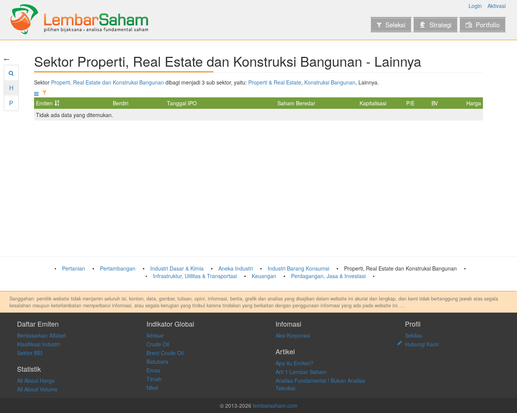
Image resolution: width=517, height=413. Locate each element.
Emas (153, 370)
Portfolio (488, 24)
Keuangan (264, 276)
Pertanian (73, 268)
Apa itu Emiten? (294, 363)
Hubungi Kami (422, 344)
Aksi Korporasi (293, 335)
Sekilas (413, 335)
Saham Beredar (296, 103)
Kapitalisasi (373, 103)
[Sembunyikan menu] (6, 59)
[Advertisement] (258, 189)
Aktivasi (496, 5)
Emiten (44, 103)
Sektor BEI (29, 353)
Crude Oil (157, 344)
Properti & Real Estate (274, 82)
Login (475, 5)
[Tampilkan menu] (36, 93)
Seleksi (395, 24)
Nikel (152, 387)
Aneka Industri (235, 268)
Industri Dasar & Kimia (177, 268)
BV (434, 103)
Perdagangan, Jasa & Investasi (328, 276)
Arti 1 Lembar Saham (301, 371)
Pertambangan (117, 268)
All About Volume (37, 389)
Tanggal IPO (182, 103)
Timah (154, 379)
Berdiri (120, 103)
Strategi (441, 24)
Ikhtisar (155, 335)
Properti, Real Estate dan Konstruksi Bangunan (107, 82)
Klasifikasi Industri (38, 344)
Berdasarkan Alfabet (41, 335)
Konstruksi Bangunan (329, 82)
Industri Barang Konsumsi (298, 268)
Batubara (157, 361)
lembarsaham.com (275, 405)
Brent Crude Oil (165, 353)
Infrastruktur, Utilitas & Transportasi (195, 276)
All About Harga (36, 380)
